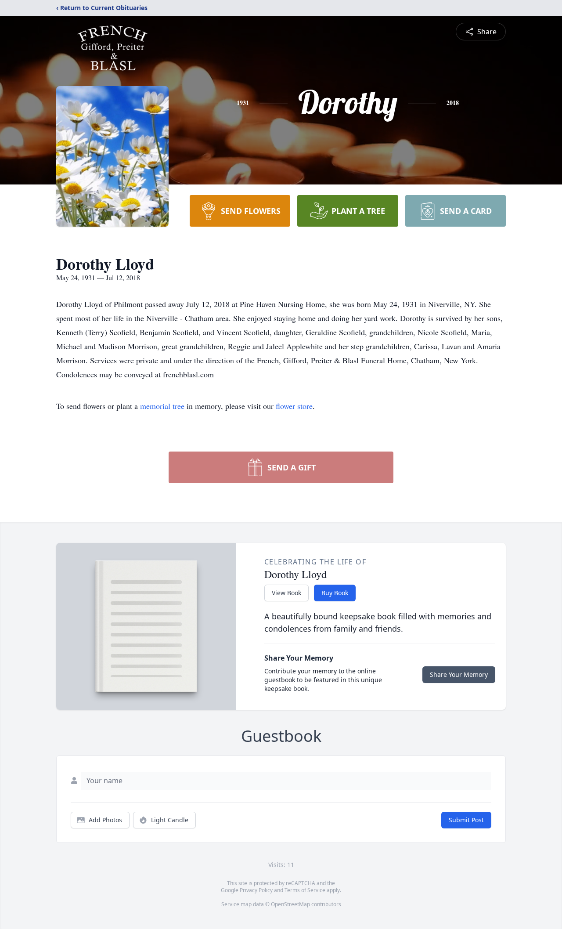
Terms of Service (305, 890)
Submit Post (466, 820)
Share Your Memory (459, 674)
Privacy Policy (256, 890)
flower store (294, 406)
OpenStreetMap (290, 904)
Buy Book (334, 593)
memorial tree (162, 406)
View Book (286, 593)
